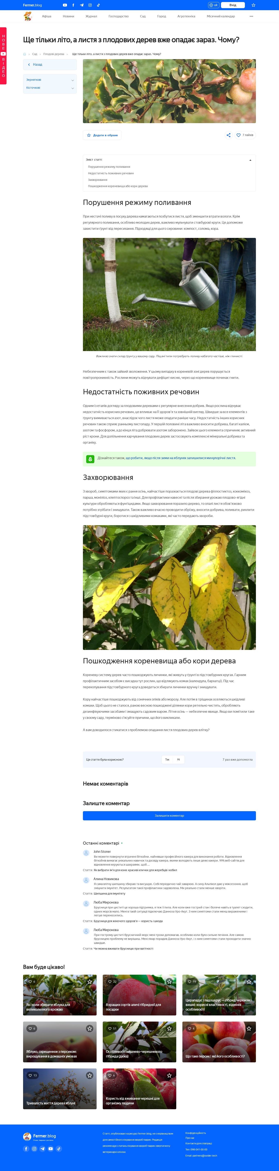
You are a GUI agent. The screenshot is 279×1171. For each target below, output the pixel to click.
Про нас (189, 1138)
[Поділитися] (229, 135)
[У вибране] (89, 981)
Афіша (46, 16)
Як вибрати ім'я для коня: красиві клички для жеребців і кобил (135, 870)
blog (32, 5)
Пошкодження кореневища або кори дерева (118, 186)
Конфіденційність (195, 1133)
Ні (178, 759)
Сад (143, 16)
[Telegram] (81, 5)
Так (167, 759)
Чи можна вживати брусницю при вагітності (123, 948)
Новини (68, 16)
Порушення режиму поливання (109, 167)
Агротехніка (186, 16)
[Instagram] (90, 5)
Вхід (233, 5)
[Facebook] (73, 5)
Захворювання (97, 180)
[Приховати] (250, 160)
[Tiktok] (98, 5)
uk (215, 5)
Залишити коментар (169, 815)
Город (161, 16)
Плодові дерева (53, 54)
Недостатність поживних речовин (111, 173)
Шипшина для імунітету (109, 893)
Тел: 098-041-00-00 (196, 1149)
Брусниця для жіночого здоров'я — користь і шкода (128, 921)
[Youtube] (65, 5)
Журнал (91, 16)
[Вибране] (253, 5)
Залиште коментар (106, 803)
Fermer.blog (28, 16)
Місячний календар (221, 16)
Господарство (119, 16)
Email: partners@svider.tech (201, 1155)
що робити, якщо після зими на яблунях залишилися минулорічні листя (180, 458)
